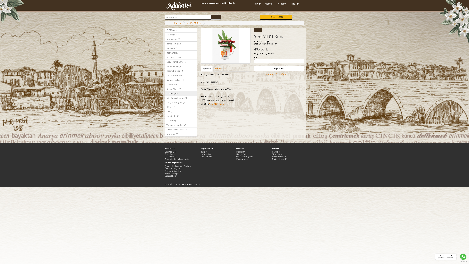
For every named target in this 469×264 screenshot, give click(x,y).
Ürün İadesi (206, 154)
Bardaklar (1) (172, 48)
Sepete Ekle (279, 68)
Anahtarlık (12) (173, 39)
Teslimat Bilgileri (172, 173)
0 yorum (270, 74)
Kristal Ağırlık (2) (173, 89)
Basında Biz (170, 151)
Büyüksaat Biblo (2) (175, 57)
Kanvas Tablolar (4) (175, 80)
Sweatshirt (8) (172, 116)
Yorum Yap (281, 74)
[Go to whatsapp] (463, 257)
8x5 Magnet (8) (173, 34)
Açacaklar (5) (172, 134)
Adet (255, 57)
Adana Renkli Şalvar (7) (176, 129)
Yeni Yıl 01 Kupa (194, 23)
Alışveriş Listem (279, 156)
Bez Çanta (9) (172, 52)
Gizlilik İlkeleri (171, 176)
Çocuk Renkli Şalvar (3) (176, 61)
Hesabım (276, 151)
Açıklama (207, 68)
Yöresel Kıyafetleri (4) (176, 125)
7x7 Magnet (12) (173, 30)
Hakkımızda (170, 156)
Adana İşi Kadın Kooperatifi (177, 159)
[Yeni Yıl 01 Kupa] (226, 46)
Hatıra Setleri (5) (173, 66)
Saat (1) (169, 111)
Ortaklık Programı (244, 156)
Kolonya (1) (171, 84)
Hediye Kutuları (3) (174, 71)
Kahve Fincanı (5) (174, 75)
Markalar (240, 151)
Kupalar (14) (172, 93)
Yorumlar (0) (220, 68)
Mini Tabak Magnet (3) (176, 98)
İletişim (204, 151)
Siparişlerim (277, 154)
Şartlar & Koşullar (173, 171)
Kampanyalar (242, 159)
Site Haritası (206, 156)
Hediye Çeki (241, 154)
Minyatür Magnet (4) (175, 102)
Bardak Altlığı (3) (173, 43)
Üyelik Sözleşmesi (173, 168)
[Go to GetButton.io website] (463, 261)
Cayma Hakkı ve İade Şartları (178, 166)
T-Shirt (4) (171, 120)
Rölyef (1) (170, 107)
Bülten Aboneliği (279, 159)
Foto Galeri (170, 154)
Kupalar (177, 23)
